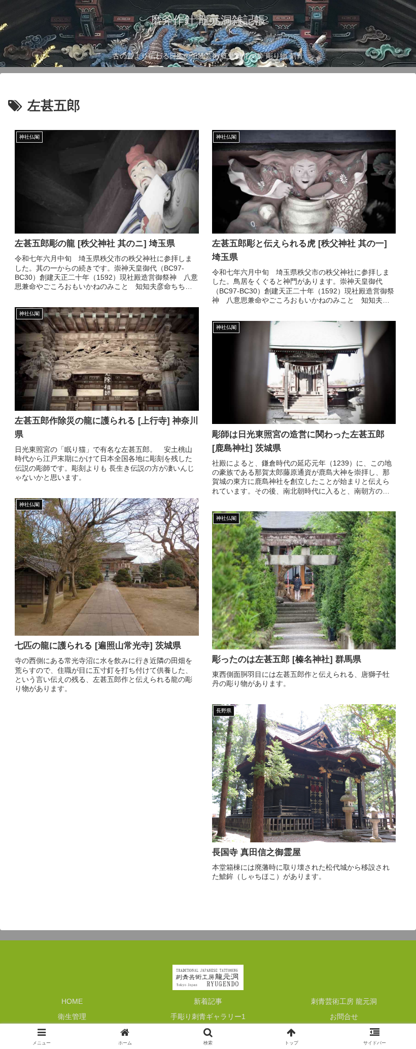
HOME (72, 1001)
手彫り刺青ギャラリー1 (208, 1016)
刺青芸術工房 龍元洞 (344, 1001)
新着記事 (208, 1001)
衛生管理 (72, 1016)
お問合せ (344, 1016)
